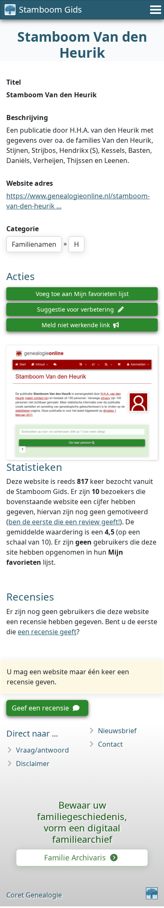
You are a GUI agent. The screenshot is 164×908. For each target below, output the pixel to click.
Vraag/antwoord (42, 750)
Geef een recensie (41, 708)
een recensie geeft (47, 631)
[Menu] (154, 9)
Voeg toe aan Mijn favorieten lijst (82, 294)
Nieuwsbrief (117, 730)
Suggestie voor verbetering (76, 309)
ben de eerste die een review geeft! (64, 521)
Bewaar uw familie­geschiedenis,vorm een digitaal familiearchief (82, 822)
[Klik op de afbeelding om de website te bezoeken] (82, 402)
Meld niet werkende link (76, 325)
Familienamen (34, 244)
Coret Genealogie (34, 895)
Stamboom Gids (50, 9)
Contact (110, 744)
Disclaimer (33, 763)
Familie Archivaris (76, 857)
